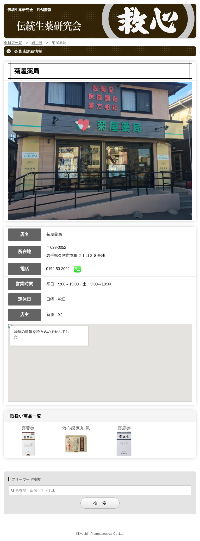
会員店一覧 (13, 43)
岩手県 (37, 43)
